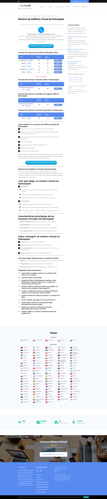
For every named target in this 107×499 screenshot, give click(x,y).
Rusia (49, 388)
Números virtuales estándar (76, 81)
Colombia (50, 357)
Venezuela (38, 401)
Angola (50, 347)
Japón (24, 373)
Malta (74, 375)
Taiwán (75, 394)
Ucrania (25, 399)
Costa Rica (63, 357)
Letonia (75, 373)
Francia (25, 365)
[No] (105, 497)
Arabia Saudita (64, 388)
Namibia (50, 381)
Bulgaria (38, 355)
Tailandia (50, 396)
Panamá (75, 383)
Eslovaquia (38, 391)
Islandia (62, 368)
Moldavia (50, 378)
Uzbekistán (26, 401)
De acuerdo (86, 497)
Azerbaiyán (51, 349)
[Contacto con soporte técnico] (76, 89)
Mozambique (39, 381)
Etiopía (62, 362)
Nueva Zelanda (76, 381)
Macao (49, 375)
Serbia (74, 388)
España (37, 394)
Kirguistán (63, 373)
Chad (74, 355)
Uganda (75, 396)
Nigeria (37, 383)
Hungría (50, 368)
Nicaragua (25, 383)
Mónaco (62, 378)
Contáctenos (76, 6)
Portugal (75, 386)
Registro (23, 129)
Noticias (68, 6)
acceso (31, 129)
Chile (24, 357)
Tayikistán (38, 396)
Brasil (74, 340)
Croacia (75, 357)
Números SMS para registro (76, 77)
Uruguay (75, 399)
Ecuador (75, 360)
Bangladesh (76, 349)
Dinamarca (51, 360)
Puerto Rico (26, 388)
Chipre (25, 360)
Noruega (50, 383)
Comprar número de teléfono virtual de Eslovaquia (41, 162)
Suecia (49, 394)
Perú (37, 386)
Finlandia (75, 362)
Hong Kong (38, 368)
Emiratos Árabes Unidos (40, 400)
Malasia (62, 375)
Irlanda (37, 370)
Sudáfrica (63, 391)
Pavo (62, 396)
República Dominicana (63, 361)
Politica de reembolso (42, 489)
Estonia (50, 362)
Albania (25, 347)
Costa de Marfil (77, 370)
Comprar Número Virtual (79, 1)
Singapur (25, 391)
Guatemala (26, 368)
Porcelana (38, 357)
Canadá (50, 355)
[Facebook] (37, 471)
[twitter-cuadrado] (41, 471)
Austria (37, 349)
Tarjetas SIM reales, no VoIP (77, 28)
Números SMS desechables (76, 79)
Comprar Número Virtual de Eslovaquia (41, 46)
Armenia (75, 347)
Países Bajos (64, 381)
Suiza (62, 394)
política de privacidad (42, 484)
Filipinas (50, 386)
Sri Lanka (25, 394)
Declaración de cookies (42, 487)
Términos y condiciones (42, 482)
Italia (62, 370)
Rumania (38, 388)
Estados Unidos (64, 399)
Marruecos (26, 381)
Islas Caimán (64, 355)
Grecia (74, 365)
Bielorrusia (26, 352)
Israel (49, 370)
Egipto (25, 362)
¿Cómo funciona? (59, 6)
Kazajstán (38, 373)
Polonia (62, 340)
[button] (41, 274)
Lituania (25, 375)
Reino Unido (39, 340)
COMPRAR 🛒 (58, 60)
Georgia (38, 365)
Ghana (62, 365)
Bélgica (38, 352)
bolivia (62, 352)
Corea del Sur (76, 391)
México (37, 378)
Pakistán (63, 383)
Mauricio (25, 378)
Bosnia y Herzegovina (76, 353)
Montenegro (76, 378)
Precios (50, 6)
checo (37, 360)
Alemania (50, 365)
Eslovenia (50, 391)
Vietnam (50, 340)
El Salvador (38, 362)
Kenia (49, 373)
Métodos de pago (41, 492)
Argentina (25, 340)
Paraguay (25, 386)
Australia (25, 349)
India (74, 368)
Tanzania (25, 396)
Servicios (42, 6)
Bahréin (62, 349)
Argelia (37, 347)
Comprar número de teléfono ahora (53, 454)
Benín (49, 352)
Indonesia (25, 370)
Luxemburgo (39, 375)
